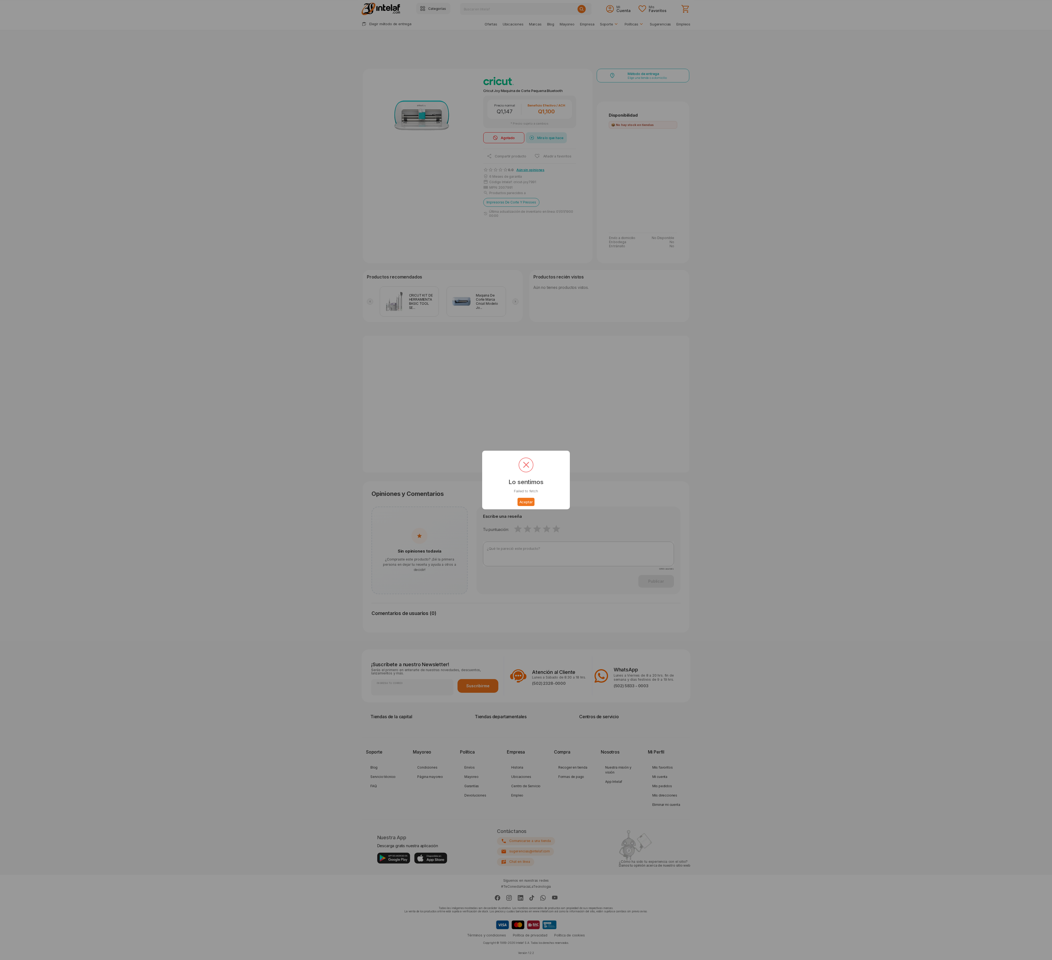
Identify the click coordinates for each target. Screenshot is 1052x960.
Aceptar (526, 502)
